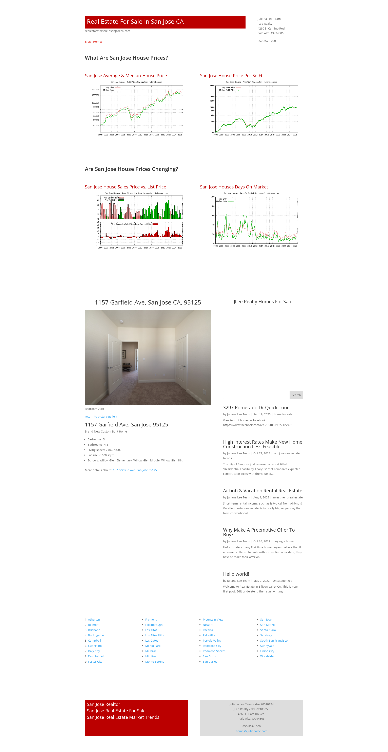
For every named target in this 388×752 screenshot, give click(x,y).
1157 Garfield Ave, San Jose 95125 (134, 470)
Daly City (94, 651)
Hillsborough (154, 625)
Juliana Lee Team (238, 414)
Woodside (267, 656)
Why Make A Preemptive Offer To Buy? (259, 532)
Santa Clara (268, 630)
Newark (208, 625)
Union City (267, 651)
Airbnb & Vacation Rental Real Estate (262, 490)
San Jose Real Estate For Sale (116, 711)
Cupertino (95, 646)
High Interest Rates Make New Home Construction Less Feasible (262, 444)
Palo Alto (209, 635)
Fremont (151, 619)
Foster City (95, 661)
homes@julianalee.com (251, 731)
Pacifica (208, 630)
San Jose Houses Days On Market (234, 187)
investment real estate (287, 497)
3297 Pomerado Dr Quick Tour (256, 407)
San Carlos (210, 661)
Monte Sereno (154, 661)
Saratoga (266, 635)
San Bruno (210, 656)
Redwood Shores (214, 651)
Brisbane (94, 630)
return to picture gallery (101, 416)
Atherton (94, 619)
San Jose (266, 619)
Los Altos (151, 630)
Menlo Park (152, 646)
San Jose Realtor (103, 704)
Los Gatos (151, 640)
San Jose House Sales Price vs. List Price (125, 187)
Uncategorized (282, 581)
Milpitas (150, 656)
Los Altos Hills (154, 635)
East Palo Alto (97, 656)
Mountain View (213, 619)
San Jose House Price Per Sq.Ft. (232, 75)
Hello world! (236, 574)
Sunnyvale (267, 646)
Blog (88, 41)
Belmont (93, 625)
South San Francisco (274, 640)
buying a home (283, 541)
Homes (97, 41)
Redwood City (212, 646)
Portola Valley (212, 640)
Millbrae (151, 651)
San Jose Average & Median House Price (126, 75)
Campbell (94, 640)
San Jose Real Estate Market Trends (123, 717)
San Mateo (267, 625)
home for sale (283, 414)
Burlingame (96, 635)
